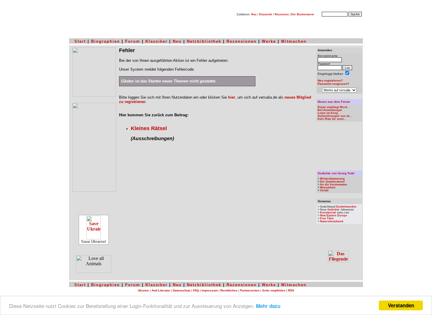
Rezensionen (242, 41)
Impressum (210, 290)
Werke (269, 41)
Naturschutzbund (331, 221)
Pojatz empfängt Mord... (334, 107)
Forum (132, 41)
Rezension (282, 14)
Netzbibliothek (204, 41)
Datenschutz (181, 290)
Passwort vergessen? (333, 83)
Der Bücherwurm (302, 14)
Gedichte (333, 209)
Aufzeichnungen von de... (335, 116)
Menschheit (327, 187)
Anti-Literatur (161, 290)
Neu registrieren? (330, 80)
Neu (254, 14)
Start (80, 41)
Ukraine (143, 290)
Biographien (105, 41)
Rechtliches (228, 290)
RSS (291, 290)
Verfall (324, 190)
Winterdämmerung (332, 178)
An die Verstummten (333, 184)
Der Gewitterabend (332, 181)
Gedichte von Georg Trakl (336, 173)
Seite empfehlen (273, 290)
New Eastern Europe (333, 215)
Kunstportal (328, 212)
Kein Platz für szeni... (332, 118)
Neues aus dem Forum (334, 101)
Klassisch (265, 14)
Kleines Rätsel (149, 128)
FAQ (196, 290)
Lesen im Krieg (328, 113)
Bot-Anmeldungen (330, 110)
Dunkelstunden (346, 206)
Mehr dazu (268, 305)
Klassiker (156, 41)
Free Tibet (327, 218)
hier (231, 97)
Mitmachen (294, 41)
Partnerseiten (249, 290)
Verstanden (401, 305)
